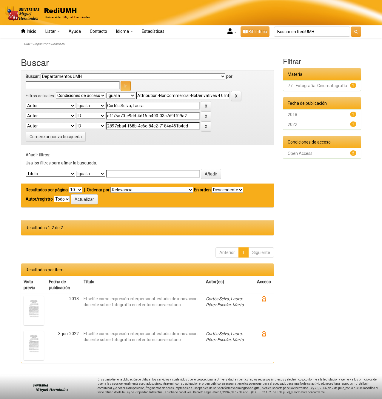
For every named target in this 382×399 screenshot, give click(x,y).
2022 (292, 124)
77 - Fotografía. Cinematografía (317, 85)
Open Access (300, 153)
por (229, 76)
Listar (51, 31)
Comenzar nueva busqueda (56, 136)
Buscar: (33, 76)
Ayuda (75, 31)
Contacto (98, 31)
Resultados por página (47, 189)
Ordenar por (98, 189)
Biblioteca (257, 31)
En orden (202, 189)
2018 (292, 114)
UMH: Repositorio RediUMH (44, 44)
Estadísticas (153, 31)
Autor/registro (39, 199)
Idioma (123, 31)
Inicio (30, 31)
